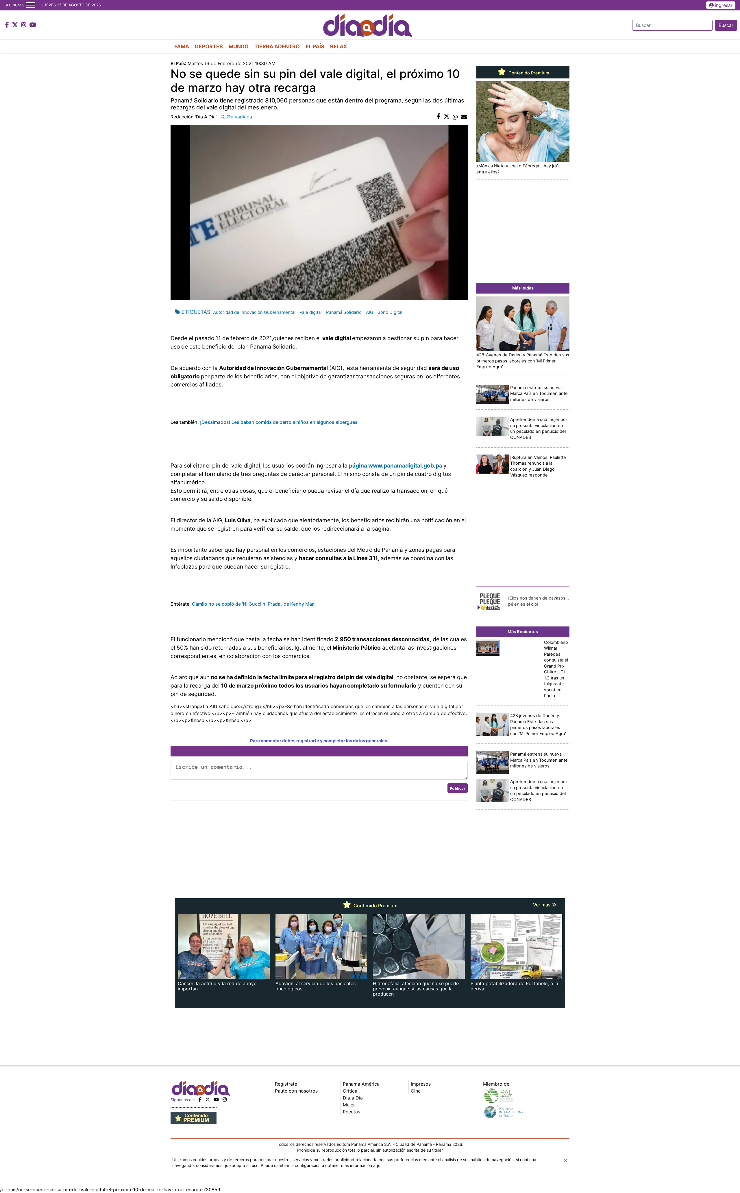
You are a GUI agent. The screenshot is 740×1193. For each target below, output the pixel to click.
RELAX (338, 46)
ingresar (723, 5)
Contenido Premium (528, 73)
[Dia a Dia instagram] (24, 25)
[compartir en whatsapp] (455, 117)
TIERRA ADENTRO (277, 46)
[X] (207, 1099)
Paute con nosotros (296, 1091)
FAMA (181, 46)
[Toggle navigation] (31, 5)
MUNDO (239, 46)
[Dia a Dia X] (15, 25)
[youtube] (216, 1099)
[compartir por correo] (464, 117)
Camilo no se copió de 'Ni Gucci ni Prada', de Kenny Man (253, 604)
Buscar (726, 25)
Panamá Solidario (344, 312)
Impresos (421, 1084)
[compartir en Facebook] (438, 117)
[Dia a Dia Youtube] (32, 25)
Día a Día (353, 1098)
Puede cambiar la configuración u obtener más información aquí (321, 1165)
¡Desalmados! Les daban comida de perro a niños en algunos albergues (279, 422)
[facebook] (200, 1099)
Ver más (542, 905)
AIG (369, 312)
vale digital (311, 312)
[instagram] (225, 1099)
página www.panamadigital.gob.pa (395, 465)
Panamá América (361, 1084)
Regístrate (286, 1084)
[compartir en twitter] (446, 117)
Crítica (350, 1091)
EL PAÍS (315, 46)
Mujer (349, 1105)
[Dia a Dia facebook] (7, 25)
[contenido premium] (194, 1118)
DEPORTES (209, 46)
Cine (416, 1091)
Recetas (351, 1112)
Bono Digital (390, 312)
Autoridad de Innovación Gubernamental (254, 312)
